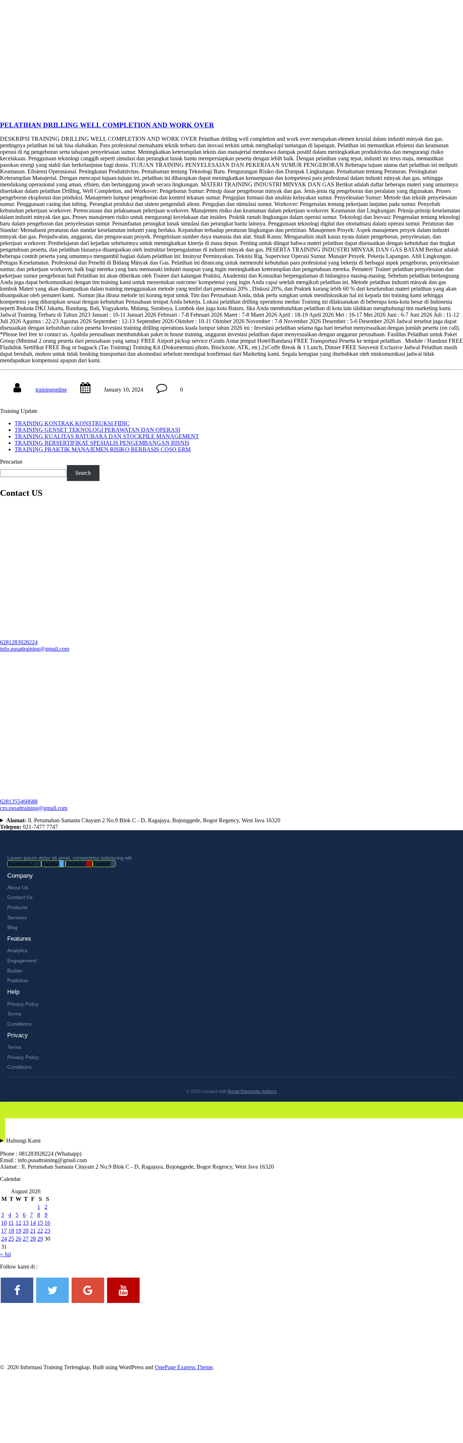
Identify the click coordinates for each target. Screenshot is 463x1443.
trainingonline (51, 390)
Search (83, 473)
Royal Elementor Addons (252, 1091)
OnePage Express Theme (184, 1367)
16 (47, 1223)
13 (26, 1223)
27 (26, 1239)
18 (11, 1231)
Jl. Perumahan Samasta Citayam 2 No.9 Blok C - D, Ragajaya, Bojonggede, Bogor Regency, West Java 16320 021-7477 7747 (140, 823)
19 (18, 1231)
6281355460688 (19, 801)
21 (33, 1231)
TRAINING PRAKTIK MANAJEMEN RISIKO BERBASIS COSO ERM (102, 449)
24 (4, 1239)
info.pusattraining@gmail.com (34, 649)
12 (18, 1223)
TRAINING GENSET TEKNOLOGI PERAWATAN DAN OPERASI (97, 430)
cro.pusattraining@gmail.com (33, 808)
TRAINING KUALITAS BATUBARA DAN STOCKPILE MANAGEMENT (106, 436)
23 (47, 1231)
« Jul (5, 1254)
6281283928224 (19, 642)
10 (4, 1223)
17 (4, 1231)
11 (11, 1223)
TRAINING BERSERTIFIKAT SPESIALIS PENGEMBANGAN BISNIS (102, 443)
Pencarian (11, 462)
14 (33, 1223)
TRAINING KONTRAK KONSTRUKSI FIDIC (71, 423)
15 (40, 1223)
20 (26, 1231)
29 (40, 1239)
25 (11, 1239)
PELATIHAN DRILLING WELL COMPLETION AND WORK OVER (107, 125)
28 (33, 1239)
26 (18, 1239)
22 (40, 1231)
